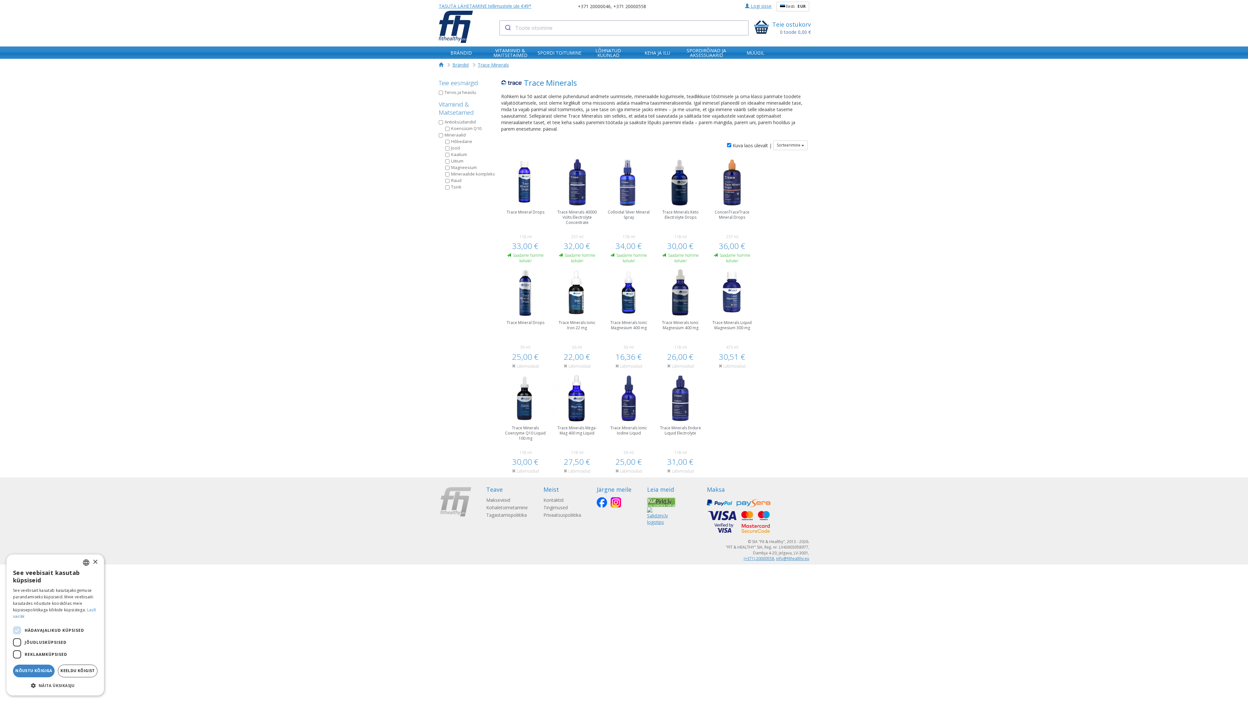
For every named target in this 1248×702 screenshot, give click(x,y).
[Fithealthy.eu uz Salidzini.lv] (657, 516)
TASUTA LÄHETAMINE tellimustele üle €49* (485, 6)
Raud (456, 180)
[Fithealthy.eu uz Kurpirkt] (661, 502)
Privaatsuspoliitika (562, 515)
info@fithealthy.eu (792, 558)
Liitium (457, 161)
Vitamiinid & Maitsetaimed (456, 108)
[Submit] (507, 28)
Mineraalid (455, 135)
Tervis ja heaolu (460, 92)
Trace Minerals (493, 65)
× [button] (95, 562)
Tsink (456, 187)
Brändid (460, 65)
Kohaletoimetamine (507, 507)
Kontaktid (553, 500)
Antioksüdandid (460, 122)
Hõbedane (461, 141)
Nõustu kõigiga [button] (33, 670)
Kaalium (459, 154)
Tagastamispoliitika (506, 515)
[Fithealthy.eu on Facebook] (602, 502)
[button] (55, 685)
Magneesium (464, 167)
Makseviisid (498, 500)
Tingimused (555, 507)
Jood (455, 148)
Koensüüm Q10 (466, 128)
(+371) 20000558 (759, 558)
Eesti (795, 6)
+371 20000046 (594, 6)
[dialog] (55, 625)
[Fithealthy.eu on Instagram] (616, 502)
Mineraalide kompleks (473, 174)
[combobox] (624, 27)
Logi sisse (760, 6)
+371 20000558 (629, 6)
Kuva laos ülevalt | (751, 145)
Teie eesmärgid (458, 83)
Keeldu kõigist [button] (77, 670)
